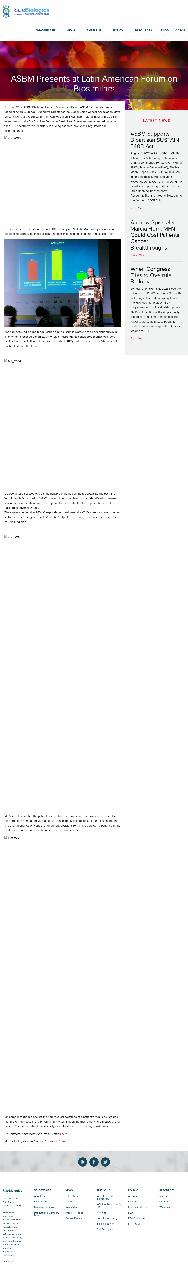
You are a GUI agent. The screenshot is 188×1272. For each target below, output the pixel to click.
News (71, 30)
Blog (165, 30)
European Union (137, 1207)
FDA (130, 1212)
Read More (137, 208)
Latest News (72, 1196)
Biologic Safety (105, 1223)
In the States (135, 1224)
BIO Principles (105, 1229)
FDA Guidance (136, 1218)
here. (65, 1134)
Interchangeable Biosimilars (106, 1197)
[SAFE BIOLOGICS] (26, 10)
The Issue (94, 30)
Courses (164, 1201)
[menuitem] (45, 30)
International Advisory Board (46, 1214)
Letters (69, 1201)
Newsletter (71, 1207)
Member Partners (44, 1207)
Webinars (164, 1207)
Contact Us (8, 1261)
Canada (132, 1201)
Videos (180, 30)
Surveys (164, 1196)
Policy (118, 30)
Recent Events (73, 1218)
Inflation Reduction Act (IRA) (109, 1206)
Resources (143, 30)
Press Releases (74, 1212)
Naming (101, 1212)
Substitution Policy (107, 1218)
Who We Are (45, 30)
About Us (39, 1196)
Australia (133, 1196)
